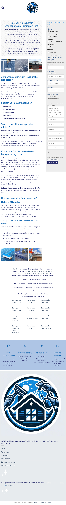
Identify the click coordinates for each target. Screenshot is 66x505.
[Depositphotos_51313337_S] (35, 254)
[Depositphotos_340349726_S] (21, 254)
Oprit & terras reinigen (8, 465)
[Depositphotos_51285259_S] (35, 65)
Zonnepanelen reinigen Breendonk (16, 318)
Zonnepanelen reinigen (8, 462)
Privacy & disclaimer (40, 502)
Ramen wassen (6, 452)
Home (3, 448)
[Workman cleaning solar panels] (8, 65)
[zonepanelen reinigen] (8, 254)
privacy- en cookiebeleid (52, 159)
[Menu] (2, 7)
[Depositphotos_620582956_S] (21, 65)
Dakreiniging (5, 455)
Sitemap (49, 502)
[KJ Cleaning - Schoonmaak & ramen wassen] (33, 8)
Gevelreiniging (5, 459)
